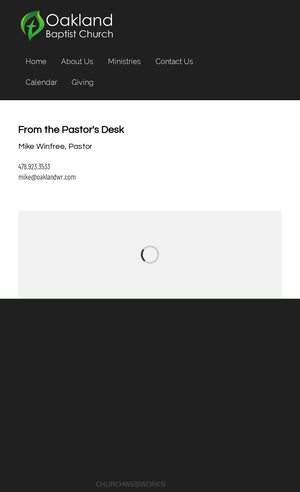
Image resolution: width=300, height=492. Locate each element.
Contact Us (174, 61)
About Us (77, 61)
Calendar (41, 82)
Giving (83, 82)
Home (36, 61)
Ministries (124, 61)
